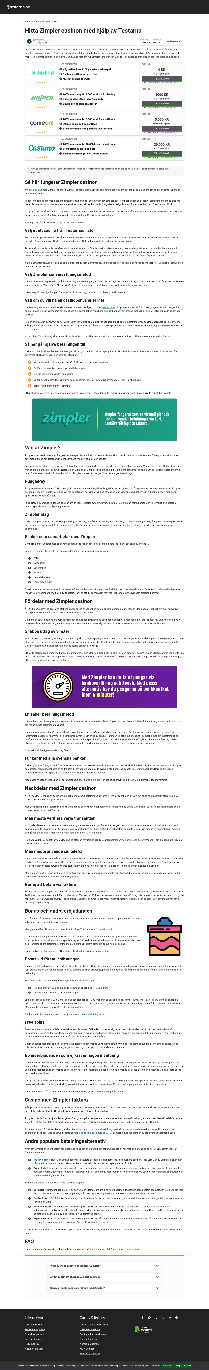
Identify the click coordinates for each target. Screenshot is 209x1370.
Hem (27, 21)
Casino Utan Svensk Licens (94, 1324)
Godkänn (167, 1365)
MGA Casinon (87, 1348)
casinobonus (108, 307)
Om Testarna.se (33, 1324)
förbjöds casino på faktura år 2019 (92, 1132)
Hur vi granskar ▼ (173, 41)
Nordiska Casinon (89, 1343)
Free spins (30, 1029)
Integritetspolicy (33, 1339)
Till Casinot (161, 78)
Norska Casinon (88, 1339)
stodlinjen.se (162, 82)
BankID (128, 839)
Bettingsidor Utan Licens (93, 1334)
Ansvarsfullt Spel (34, 1348)
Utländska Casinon (90, 1329)
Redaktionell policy (35, 1329)
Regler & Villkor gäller (173, 82)
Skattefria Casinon (90, 1353)
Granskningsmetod (35, 1334)
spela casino (35, 189)
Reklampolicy (32, 1343)
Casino (36, 21)
